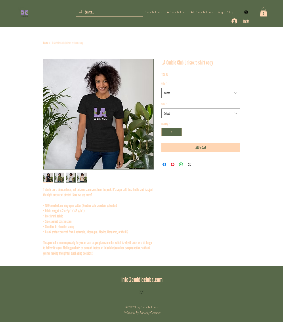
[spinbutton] (172, 132)
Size (164, 104)
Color (164, 83)
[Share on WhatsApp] (181, 164)
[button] (263, 12)
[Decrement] (165, 132)
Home (45, 43)
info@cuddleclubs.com (142, 279)
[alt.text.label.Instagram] (246, 12)
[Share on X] (189, 164)
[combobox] (200, 93)
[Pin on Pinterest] (172, 164)
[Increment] (178, 132)
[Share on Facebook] (164, 164)
